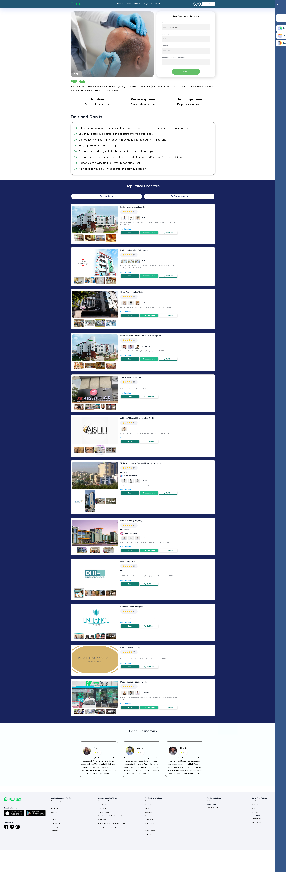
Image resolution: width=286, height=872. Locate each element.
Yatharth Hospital (103, 812)
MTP (146, 838)
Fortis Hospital (102, 808)
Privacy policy (256, 822)
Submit (186, 72)
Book (130, 233)
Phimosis (148, 808)
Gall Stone (148, 812)
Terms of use (256, 819)
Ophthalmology (56, 801)
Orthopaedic (55, 816)
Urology (53, 819)
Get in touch (155, 4)
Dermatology (55, 823)
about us (255, 801)
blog (253, 808)
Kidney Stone (149, 801)
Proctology (54, 808)
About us (120, 4)
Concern (165, 46)
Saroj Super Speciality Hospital (108, 827)
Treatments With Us (134, 4)
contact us (255, 805)
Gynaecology (55, 805)
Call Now (169, 233)
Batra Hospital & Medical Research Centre (112, 816)
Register (209, 801)
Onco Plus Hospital (104, 805)
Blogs (146, 4)
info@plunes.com (212, 807)
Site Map (255, 812)
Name (164, 22)
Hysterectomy (149, 823)
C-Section (148, 834)
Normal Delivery (150, 831)
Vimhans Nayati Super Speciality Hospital (111, 823)
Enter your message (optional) (173, 57)
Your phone (166, 34)
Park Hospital (102, 819)
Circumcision (149, 816)
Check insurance (149, 233)
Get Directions (126, 229)
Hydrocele (148, 805)
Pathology (54, 827)
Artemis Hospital (103, 801)
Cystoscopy (149, 819)
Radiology (54, 831)
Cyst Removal (149, 827)
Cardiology (54, 812)
